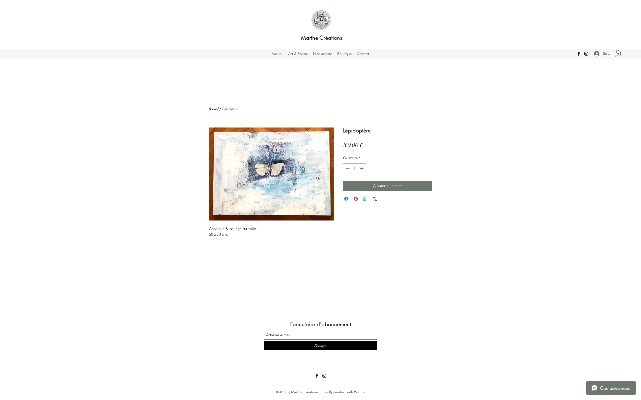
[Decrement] (347, 168)
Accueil (214, 108)
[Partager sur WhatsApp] (365, 199)
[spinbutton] (355, 168)
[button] (618, 53)
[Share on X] (375, 199)
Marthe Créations (321, 37)
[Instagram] (586, 53)
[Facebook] (578, 53)
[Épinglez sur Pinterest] (356, 199)
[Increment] (362, 168)
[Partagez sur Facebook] (346, 199)
